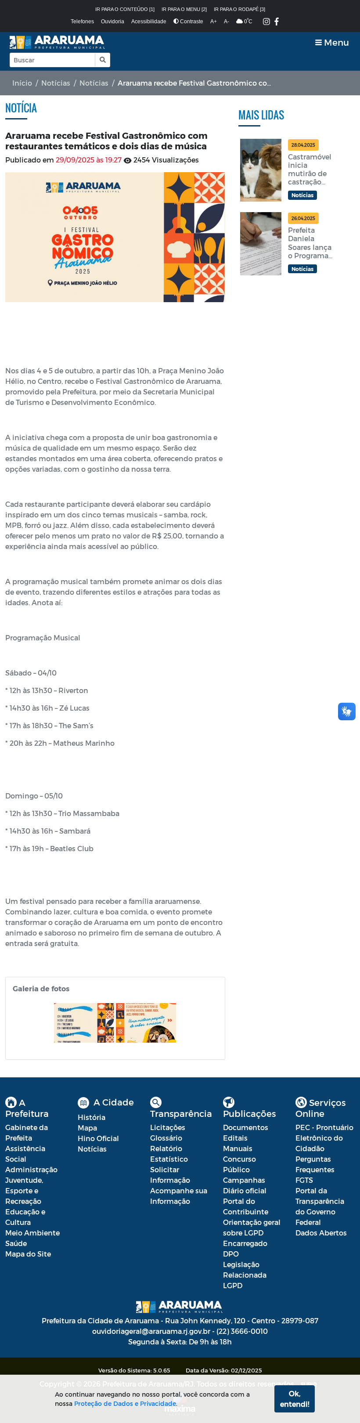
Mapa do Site (28, 1254)
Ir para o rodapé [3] (239, 9)
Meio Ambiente (32, 1232)
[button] (102, 60)
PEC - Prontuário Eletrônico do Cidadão (324, 1137)
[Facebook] (276, 22)
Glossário (166, 1138)
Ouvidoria (112, 21)
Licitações (167, 1127)
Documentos (245, 1127)
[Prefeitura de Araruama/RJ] (58, 42)
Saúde (16, 1243)
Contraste (191, 21)
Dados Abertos (321, 1232)
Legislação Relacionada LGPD (244, 1274)
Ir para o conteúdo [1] (125, 9)
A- (226, 21)
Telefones (82, 21)
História (91, 1117)
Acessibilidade (148, 21)
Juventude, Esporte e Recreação (24, 1190)
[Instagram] (266, 22)
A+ (213, 21)
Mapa (87, 1127)
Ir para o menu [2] (184, 9)
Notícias (55, 83)
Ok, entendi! (294, 1398)
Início (22, 83)
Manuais (237, 1148)
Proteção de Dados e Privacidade (125, 1403)
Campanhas (244, 1180)
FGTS (304, 1180)
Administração (31, 1169)
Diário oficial (244, 1190)
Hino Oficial (98, 1138)
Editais (235, 1138)
